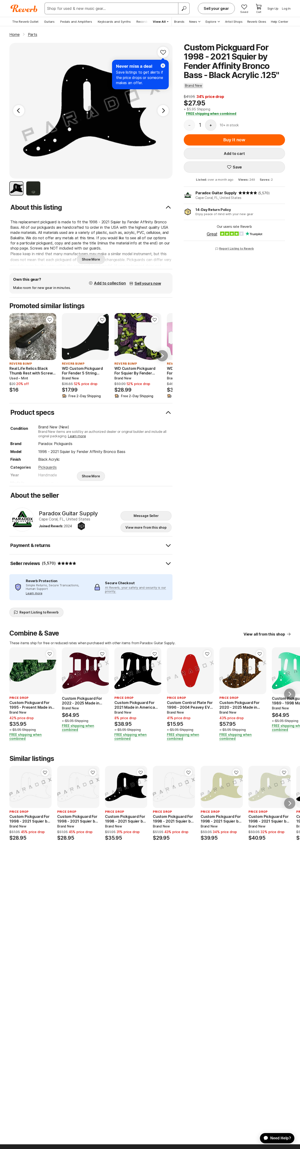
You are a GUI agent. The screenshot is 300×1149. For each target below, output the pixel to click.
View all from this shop (264, 634)
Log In (286, 8)
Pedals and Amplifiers (76, 21)
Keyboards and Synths (114, 21)
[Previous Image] (18, 110)
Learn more (77, 436)
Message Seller (146, 516)
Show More (91, 259)
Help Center (279, 21)
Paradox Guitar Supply (215, 193)
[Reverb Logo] (24, 8)
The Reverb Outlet (25, 21)
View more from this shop (146, 527)
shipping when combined (211, 114)
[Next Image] (163, 110)
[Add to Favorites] (163, 52)
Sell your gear (216, 8)
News (193, 21)
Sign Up (272, 8)
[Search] (183, 8)
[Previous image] (16, 670)
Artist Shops (234, 21)
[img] (247, 193)
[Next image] (49, 670)
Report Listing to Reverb (236, 248)
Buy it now (234, 139)
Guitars (49, 21)
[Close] (163, 65)
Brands (179, 21)
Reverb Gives (256, 21)
